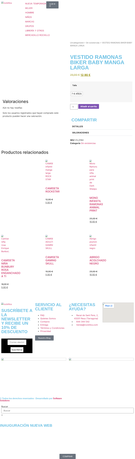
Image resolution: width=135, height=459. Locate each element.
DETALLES (77, 126)
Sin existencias (93, 43)
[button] (30, 8)
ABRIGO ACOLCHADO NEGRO (98, 260)
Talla (74, 85)
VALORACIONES (80, 132)
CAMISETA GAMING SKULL (52, 260)
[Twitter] (86, 332)
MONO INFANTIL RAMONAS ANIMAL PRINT (96, 204)
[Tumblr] (94, 332)
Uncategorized (77, 43)
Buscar (4, 406)
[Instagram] (79, 332)
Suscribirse (16, 349)
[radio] (77, 94)
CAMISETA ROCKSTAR (52, 190)
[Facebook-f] (72, 332)
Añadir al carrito (88, 106)
